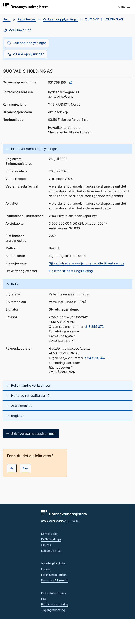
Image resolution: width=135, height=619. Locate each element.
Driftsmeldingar (51, 539)
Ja (12, 468)
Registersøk (26, 19)
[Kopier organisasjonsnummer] (71, 82)
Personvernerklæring (54, 604)
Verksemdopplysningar (60, 19)
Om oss (46, 545)
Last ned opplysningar (29, 43)
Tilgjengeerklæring (53, 610)
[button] (124, 6)
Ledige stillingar (51, 550)
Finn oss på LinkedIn (54, 580)
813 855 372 (94, 326)
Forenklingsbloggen (54, 574)
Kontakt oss (49, 533)
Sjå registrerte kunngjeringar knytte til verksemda (86, 263)
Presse (45, 569)
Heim (6, 19)
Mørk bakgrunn (19, 30)
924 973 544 (95, 358)
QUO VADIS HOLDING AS (104, 19)
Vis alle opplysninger (28, 54)
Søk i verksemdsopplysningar (33, 433)
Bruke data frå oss (53, 593)
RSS (44, 598)
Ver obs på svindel (53, 563)
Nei (25, 468)
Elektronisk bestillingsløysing (71, 271)
